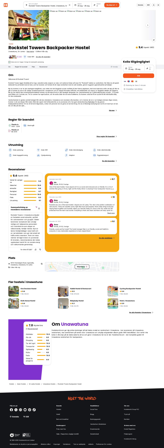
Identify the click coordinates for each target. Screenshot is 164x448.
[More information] (39, 208)
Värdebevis (66, 444)
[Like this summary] (35, 249)
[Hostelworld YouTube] (25, 409)
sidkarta (90, 444)
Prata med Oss (61, 429)
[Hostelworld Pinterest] (29, 409)
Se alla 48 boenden (43, 57)
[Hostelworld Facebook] (11, 409)
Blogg (92, 414)
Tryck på (127, 414)
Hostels (58, 409)
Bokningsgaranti (95, 419)
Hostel (11, 44)
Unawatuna (12, 51)
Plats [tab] (33, 67)
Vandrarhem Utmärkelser (98, 424)
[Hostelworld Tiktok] (34, 409)
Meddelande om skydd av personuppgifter (24, 444)
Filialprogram (128, 434)
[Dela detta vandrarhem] (154, 40)
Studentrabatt (94, 434)
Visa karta (30, 51)
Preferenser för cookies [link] (104, 444)
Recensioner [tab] (43, 67)
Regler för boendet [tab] (21, 67)
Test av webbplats (79, 444)
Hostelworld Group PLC (131, 409)
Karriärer (127, 419)
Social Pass (94, 409)
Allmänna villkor (46, 444)
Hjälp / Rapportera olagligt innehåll (67, 434)
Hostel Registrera (129, 429)
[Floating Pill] (148, 25)
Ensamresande (95, 429)
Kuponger (57, 444)
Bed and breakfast (62, 419)
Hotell (58, 414)
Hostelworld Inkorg (130, 439)
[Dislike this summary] (40, 249)
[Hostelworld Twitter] (15, 409)
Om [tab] (9, 67)
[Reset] (69, 5)
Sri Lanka (21, 51)
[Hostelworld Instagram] (20, 409)
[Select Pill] (154, 5)
